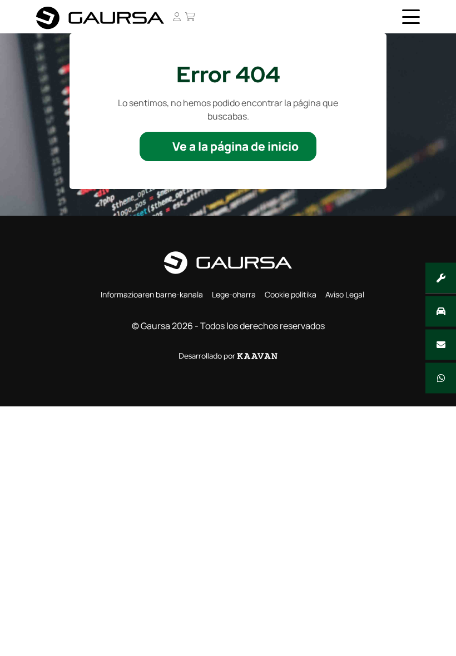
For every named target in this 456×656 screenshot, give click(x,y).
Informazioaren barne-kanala (152, 294)
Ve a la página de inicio (235, 146)
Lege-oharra (234, 294)
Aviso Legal (344, 294)
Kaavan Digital (257, 356)
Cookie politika (290, 294)
